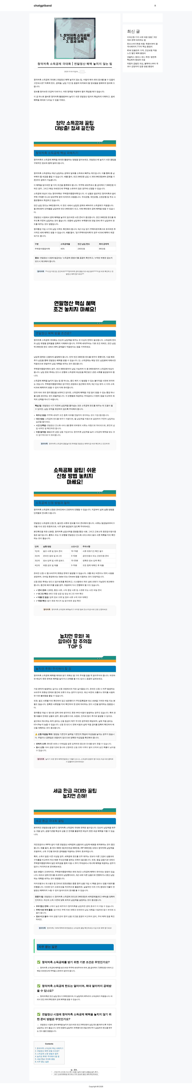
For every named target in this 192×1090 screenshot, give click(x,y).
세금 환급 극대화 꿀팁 (45, 1059)
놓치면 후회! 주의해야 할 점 (47, 1056)
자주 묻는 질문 (42, 1062)
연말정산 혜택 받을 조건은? (47, 1051)
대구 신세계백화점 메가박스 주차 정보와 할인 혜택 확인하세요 (76, 1074)
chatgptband (43, 5)
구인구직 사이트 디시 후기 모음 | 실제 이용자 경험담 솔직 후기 (76, 1072)
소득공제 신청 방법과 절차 (46, 1054)
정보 (75, 1070)
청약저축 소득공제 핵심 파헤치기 (49, 1048)
